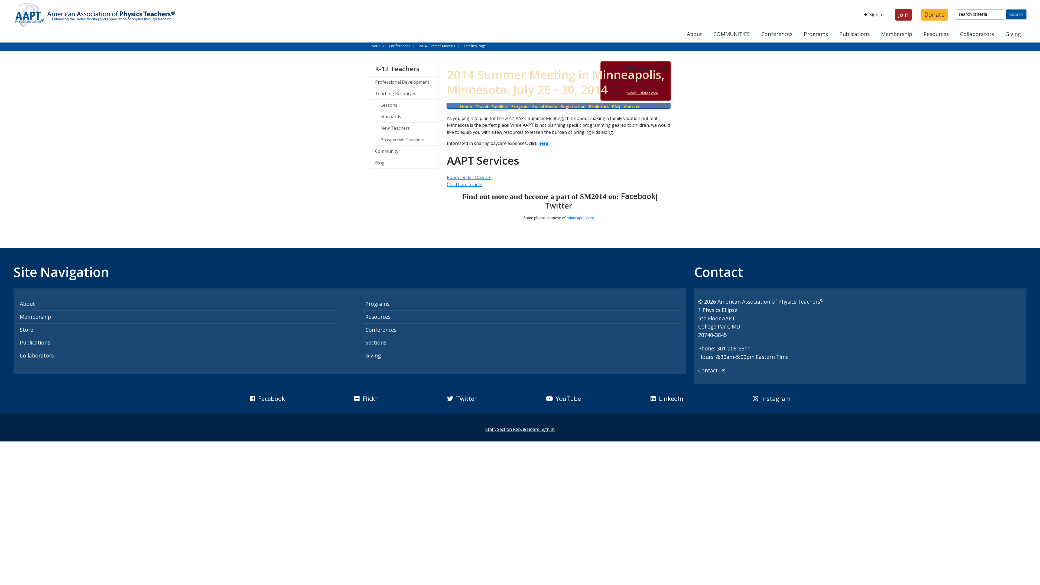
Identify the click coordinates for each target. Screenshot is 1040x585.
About (694, 34)
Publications (854, 34)
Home (466, 106)
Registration (573, 106)
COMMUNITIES (731, 34)
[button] (903, 15)
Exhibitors (599, 106)
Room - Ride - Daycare (469, 177)
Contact (632, 106)
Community (386, 151)
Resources (936, 34)
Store (26, 329)
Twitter (558, 205)
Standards (391, 116)
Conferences (776, 34)
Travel (482, 106)
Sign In (875, 15)
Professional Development (402, 82)
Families (500, 106)
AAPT (376, 45)
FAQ (616, 106)
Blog (380, 163)
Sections (375, 342)
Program (520, 106)
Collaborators (977, 34)
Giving (1013, 34)
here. (544, 143)
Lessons (389, 105)
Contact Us (711, 370)
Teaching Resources (395, 93)
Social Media (544, 106)
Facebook (638, 196)
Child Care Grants (464, 184)
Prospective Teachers (402, 140)
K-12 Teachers (406, 68)
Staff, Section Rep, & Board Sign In (520, 429)
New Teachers (395, 128)
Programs (816, 34)
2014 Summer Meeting (437, 45)
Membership (896, 34)
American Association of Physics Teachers (768, 301)
